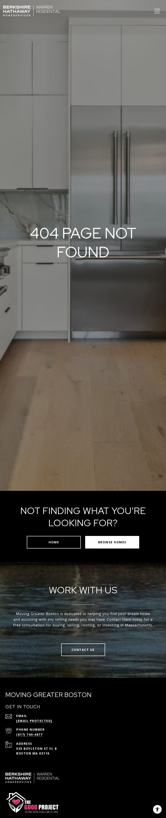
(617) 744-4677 (29, 734)
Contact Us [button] (83, 650)
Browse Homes (112, 542)
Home (54, 542)
